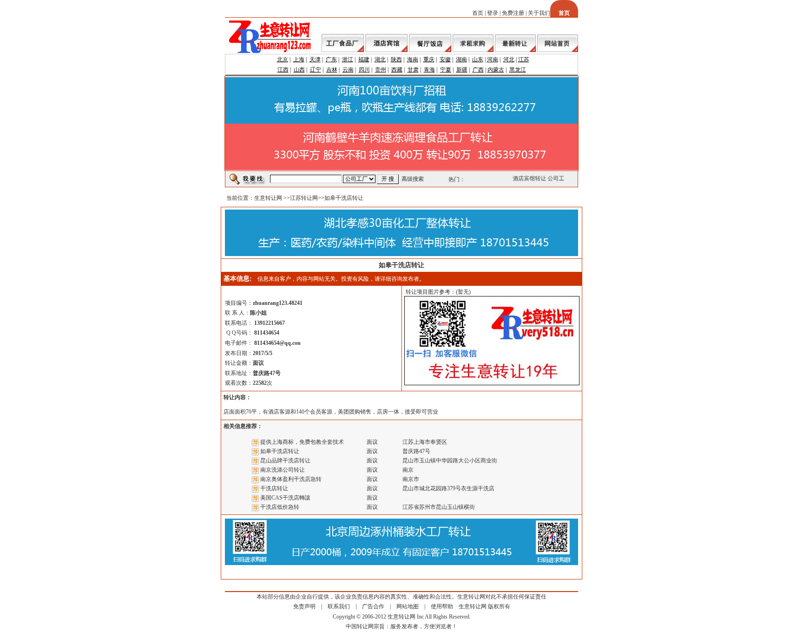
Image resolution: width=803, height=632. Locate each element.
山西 (299, 69)
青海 (429, 69)
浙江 (347, 59)
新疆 (461, 69)
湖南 (461, 59)
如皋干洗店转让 (279, 451)
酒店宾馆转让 (527, 178)
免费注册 (513, 13)
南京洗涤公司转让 (282, 470)
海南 (412, 59)
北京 (282, 59)
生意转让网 (268, 198)
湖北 (380, 59)
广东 (331, 59)
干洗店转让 (274, 488)
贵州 (380, 69)
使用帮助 (442, 606)
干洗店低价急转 (279, 507)
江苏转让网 (304, 198)
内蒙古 (495, 69)
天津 (315, 59)
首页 (477, 13)
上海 (298, 59)
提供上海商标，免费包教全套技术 (302, 442)
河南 (492, 59)
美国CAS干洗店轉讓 (285, 497)
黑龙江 (517, 69)
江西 (283, 69)
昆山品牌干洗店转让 (285, 460)
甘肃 (413, 69)
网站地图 (407, 606)
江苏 (523, 59)
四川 (364, 69)
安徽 (445, 59)
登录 (492, 13)
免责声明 (304, 606)
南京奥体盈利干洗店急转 (291, 479)
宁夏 (445, 69)
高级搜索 (413, 179)
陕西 (396, 59)
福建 (363, 59)
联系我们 (339, 606)
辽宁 (315, 69)
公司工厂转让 (562, 178)
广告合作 (373, 606)
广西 (478, 69)
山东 (477, 59)
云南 (348, 69)
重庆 (428, 59)
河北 (508, 59)
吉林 (331, 69)
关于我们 (539, 13)
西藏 (396, 69)
